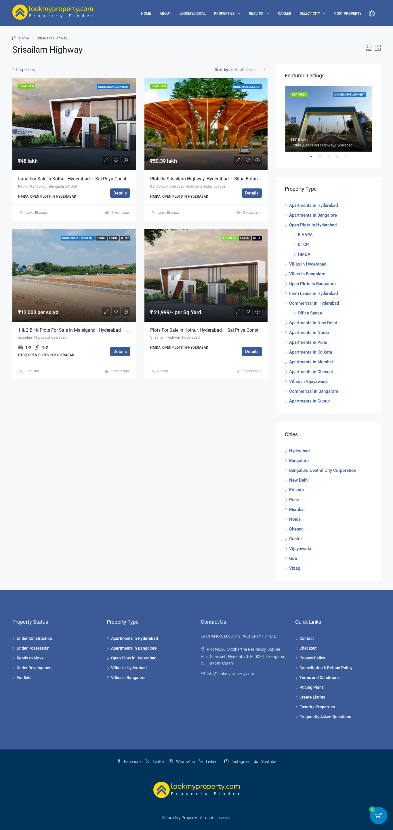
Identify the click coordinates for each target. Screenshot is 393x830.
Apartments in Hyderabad (313, 205)
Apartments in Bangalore (313, 215)
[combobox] (248, 70)
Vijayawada (300, 548)
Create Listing (312, 697)
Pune (294, 499)
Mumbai (297, 509)
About (165, 14)
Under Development (35, 667)
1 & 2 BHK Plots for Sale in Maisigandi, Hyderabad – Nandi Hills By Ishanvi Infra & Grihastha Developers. (124, 330)
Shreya (162, 371)
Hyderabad (299, 450)
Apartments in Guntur (309, 401)
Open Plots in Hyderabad (313, 225)
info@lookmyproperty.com (230, 673)
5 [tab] (349, 159)
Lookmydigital (192, 14)
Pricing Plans (311, 687)
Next (363, 120)
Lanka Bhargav (36, 213)
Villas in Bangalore (307, 273)
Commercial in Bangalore (313, 391)
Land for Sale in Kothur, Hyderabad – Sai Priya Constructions (80, 179)
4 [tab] (340, 159)
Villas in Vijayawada (308, 381)
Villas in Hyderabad (307, 264)
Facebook (132, 761)
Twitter (159, 761)
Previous (293, 120)
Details (120, 193)
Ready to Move (30, 658)
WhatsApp (185, 761)
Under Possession (33, 648)
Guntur (295, 538)
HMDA (304, 254)
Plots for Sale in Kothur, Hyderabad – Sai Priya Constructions (212, 330)
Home (146, 14)
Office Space (310, 313)
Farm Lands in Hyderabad (313, 293)
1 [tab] (314, 159)
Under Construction (34, 638)
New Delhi (299, 480)
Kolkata (296, 490)
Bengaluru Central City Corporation (322, 470)
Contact (306, 638)
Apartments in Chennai (311, 371)
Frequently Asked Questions (325, 716)
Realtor (256, 14)
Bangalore (299, 460)
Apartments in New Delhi (313, 322)
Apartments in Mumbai (311, 362)
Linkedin (213, 761)
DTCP (303, 244)
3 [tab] (331, 159)
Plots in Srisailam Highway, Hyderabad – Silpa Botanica (207, 179)
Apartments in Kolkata (310, 352)
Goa (293, 558)
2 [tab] (323, 159)
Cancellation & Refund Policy (325, 667)
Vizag (294, 568)
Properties (224, 14)
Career (284, 14)
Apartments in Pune (308, 342)
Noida (295, 519)
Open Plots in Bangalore (312, 283)
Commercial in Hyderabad (314, 303)
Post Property (347, 14)
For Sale (24, 677)
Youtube (268, 761)
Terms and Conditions (319, 677)
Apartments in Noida (309, 332)
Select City (310, 14)
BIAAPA (305, 234)
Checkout (308, 648)
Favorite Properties (317, 707)
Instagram (241, 761)
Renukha (32, 371)
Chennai (297, 529)
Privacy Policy (312, 658)
